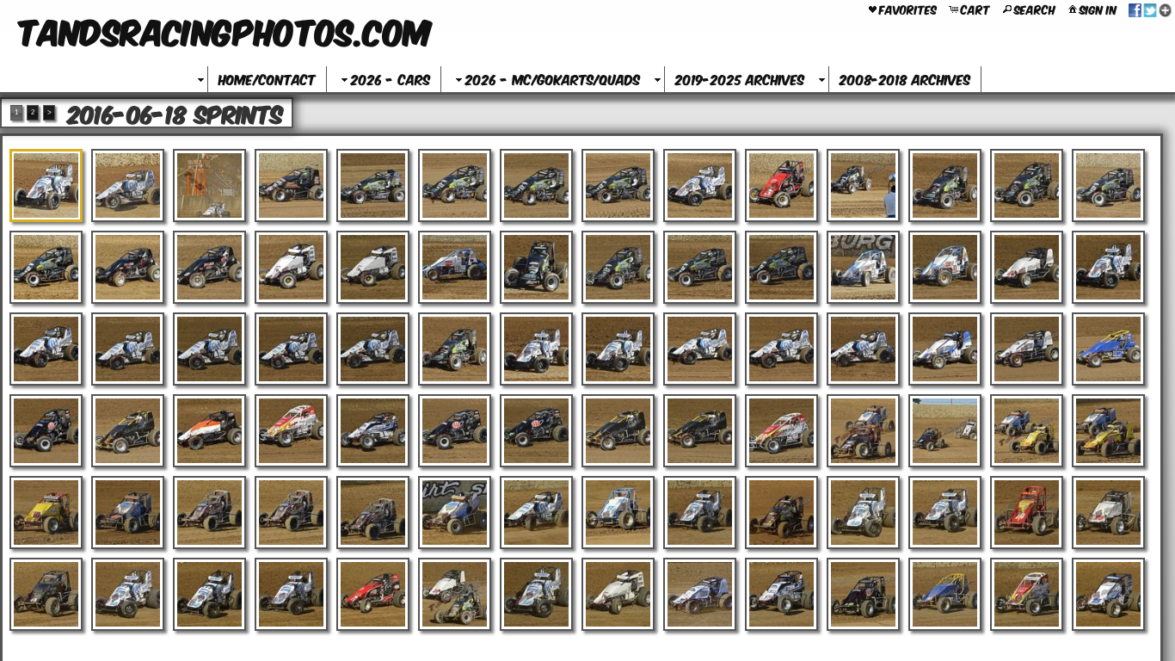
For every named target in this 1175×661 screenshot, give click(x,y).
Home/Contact (267, 79)
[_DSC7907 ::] (536, 594)
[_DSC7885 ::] (1108, 430)
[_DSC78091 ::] (209, 349)
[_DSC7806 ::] (1108, 267)
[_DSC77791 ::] (291, 185)
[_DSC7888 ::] (209, 512)
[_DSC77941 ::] (291, 267)
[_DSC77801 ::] (373, 185)
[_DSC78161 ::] (699, 349)
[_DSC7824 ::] (127, 430)
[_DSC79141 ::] (1108, 594)
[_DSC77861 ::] (863, 185)
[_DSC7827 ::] (373, 430)
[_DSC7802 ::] (863, 267)
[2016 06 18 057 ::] (127, 185)
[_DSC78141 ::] (536, 349)
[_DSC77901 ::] (1108, 185)
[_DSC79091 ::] (699, 594)
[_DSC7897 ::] (1026, 512)
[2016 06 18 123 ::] (209, 185)
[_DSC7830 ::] (618, 430)
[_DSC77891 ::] (1026, 185)
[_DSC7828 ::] (454, 430)
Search (1034, 8)
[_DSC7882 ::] (863, 430)
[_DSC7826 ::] (291, 430)
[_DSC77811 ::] (454, 185)
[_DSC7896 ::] (945, 512)
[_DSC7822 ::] (1108, 349)
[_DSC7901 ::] (127, 594)
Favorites (908, 8)
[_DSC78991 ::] (1108, 512)
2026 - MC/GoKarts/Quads (552, 79)
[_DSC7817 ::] (781, 349)
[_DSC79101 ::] (781, 594)
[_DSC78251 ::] (209, 430)
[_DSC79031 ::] (291, 594)
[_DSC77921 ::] (127, 267)
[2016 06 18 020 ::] (46, 185)
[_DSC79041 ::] (373, 594)
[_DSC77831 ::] (618, 185)
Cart (975, 8)
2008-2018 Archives (905, 79)
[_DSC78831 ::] (945, 430)
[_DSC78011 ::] (781, 267)
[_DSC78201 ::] (945, 349)
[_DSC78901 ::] (454, 512)
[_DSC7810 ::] (291, 349)
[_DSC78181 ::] (863, 349)
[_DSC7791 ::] (46, 267)
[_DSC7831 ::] (699, 430)
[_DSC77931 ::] (209, 267)
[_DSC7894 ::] (781, 512)
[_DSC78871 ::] (127, 512)
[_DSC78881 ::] (291, 512)
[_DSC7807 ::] (46, 349)
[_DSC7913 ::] (1026, 594)
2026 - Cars (390, 79)
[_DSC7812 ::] (454, 349)
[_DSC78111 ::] (373, 349)
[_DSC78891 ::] (373, 512)
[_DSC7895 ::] (863, 512)
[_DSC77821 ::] (536, 185)
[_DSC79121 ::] (945, 594)
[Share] (1150, 8)
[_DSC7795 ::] (373, 267)
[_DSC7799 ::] (618, 267)
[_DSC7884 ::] (1026, 430)
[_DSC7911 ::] (863, 594)
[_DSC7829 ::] (536, 430)
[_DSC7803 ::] (945, 267)
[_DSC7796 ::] (454, 267)
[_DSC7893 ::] (699, 512)
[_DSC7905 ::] (454, 594)
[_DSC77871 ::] (945, 185)
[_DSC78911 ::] (536, 512)
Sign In (1098, 8)
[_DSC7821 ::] (1026, 349)
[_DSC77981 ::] (536, 267)
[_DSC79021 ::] (209, 594)
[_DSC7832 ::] (781, 430)
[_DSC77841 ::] (699, 185)
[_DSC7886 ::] (46, 512)
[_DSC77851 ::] (781, 185)
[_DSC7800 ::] (699, 267)
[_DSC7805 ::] (1026, 267)
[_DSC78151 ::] (618, 349)
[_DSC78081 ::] (127, 349)
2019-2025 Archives (739, 79)
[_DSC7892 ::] (618, 512)
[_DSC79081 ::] (618, 594)
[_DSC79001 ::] (46, 594)
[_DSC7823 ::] (46, 430)
